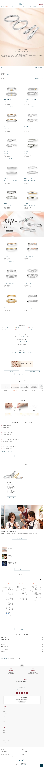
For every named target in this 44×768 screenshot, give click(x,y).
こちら (25, 687)
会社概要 (2, 749)
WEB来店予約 (32, 371)
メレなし (8, 74)
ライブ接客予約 (22, 374)
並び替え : (36, 67)
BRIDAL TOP (22, 629)
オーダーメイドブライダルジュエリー (17, 592)
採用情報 (23, 754)
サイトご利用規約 (25, 751)
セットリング (12, 6)
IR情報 (23, 749)
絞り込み (4, 67)
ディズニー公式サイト (24, 764)
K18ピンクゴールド (32, 327)
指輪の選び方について (6, 451)
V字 (28, 336)
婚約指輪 (2, 6)
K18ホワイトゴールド (7, 329)
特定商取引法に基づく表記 (5, 754)
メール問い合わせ (23, 679)
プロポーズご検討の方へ (34, 6)
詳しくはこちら (11, 497)
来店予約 (33, 670)
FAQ (12, 756)
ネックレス (4, 721)
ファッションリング (6, 740)
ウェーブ (24, 336)
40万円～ (31, 352)
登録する (22, 701)
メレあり (25, 341)
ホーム (2, 658)
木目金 (30, 329)
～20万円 (12, 352)
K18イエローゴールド (20, 327)
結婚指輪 (6, 6)
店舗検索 (11, 371)
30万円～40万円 (26, 352)
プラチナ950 (5, 327)
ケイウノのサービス (22, 569)
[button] (40, 579)
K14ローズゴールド (19, 329)
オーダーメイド (26, 6)
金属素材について (38, 78)
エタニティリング (18, 6)
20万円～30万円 (18, 352)
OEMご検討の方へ (4, 751)
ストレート (18, 336)
